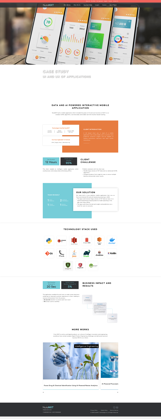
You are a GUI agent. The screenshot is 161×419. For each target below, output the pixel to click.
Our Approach (100, 1)
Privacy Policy (94, 410)
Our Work (93, 1)
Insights (105, 1)
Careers (110, 1)
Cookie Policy (104, 410)
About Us (88, 1)
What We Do (77, 5)
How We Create (88, 5)
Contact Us (115, 1)
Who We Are (67, 5)
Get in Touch (113, 5)
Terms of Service (114, 410)
